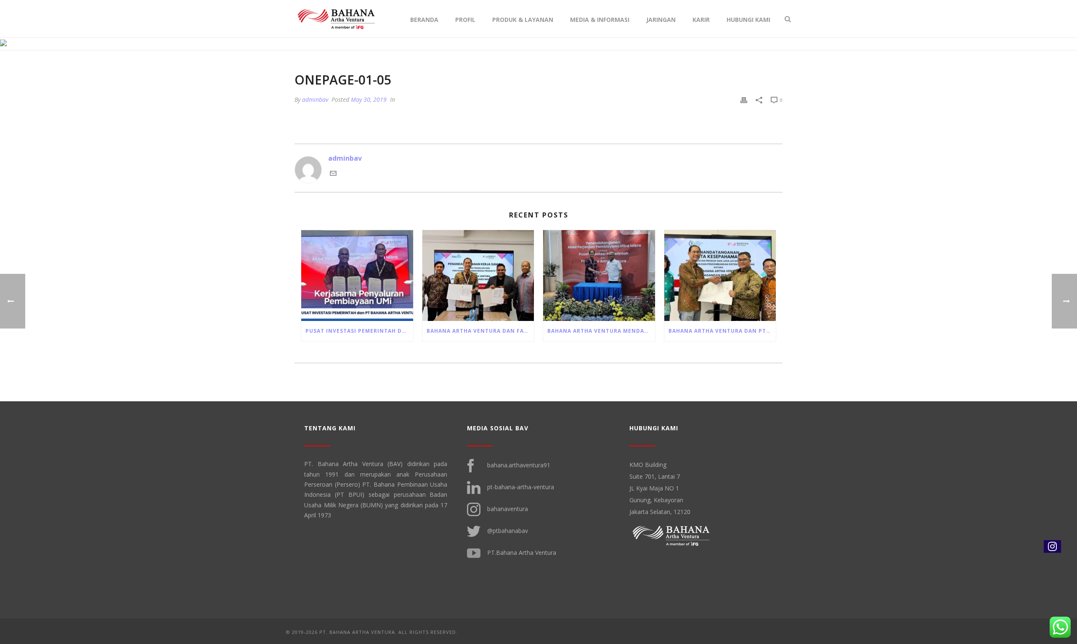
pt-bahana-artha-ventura (520, 487)
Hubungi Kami (748, 20)
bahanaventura (507, 509)
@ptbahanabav (507, 531)
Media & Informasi (599, 20)
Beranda (424, 20)
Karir (701, 20)
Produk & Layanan (522, 20)
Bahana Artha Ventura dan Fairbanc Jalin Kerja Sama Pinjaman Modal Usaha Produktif (480, 330)
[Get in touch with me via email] (333, 174)
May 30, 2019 (369, 99)
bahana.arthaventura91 (518, 465)
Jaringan (661, 20)
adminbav (315, 99)
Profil (465, 20)
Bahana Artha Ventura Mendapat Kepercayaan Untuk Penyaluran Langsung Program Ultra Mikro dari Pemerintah (601, 330)
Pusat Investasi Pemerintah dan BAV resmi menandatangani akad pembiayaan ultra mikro (359, 330)
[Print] (743, 100)
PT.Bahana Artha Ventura (521, 553)
